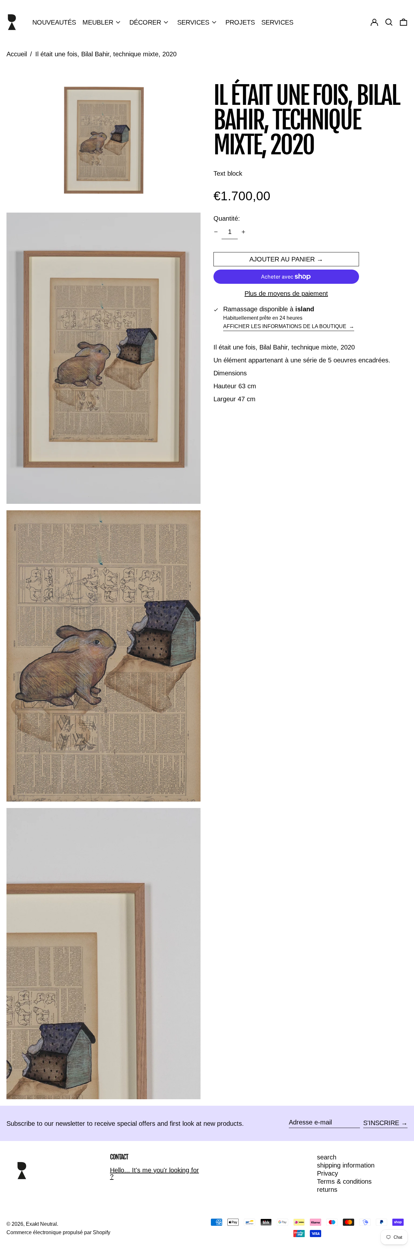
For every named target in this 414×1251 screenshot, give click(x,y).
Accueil (16, 54)
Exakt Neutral (41, 1224)
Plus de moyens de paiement (286, 293)
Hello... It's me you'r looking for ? (154, 1173)
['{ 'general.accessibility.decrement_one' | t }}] (216, 232)
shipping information (346, 1165)
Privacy (327, 1173)
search (326, 1157)
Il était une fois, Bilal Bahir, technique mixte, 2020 (106, 54)
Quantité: (226, 218)
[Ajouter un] (243, 232)
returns (327, 1189)
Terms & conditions (344, 1181)
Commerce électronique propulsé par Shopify (58, 1232)
